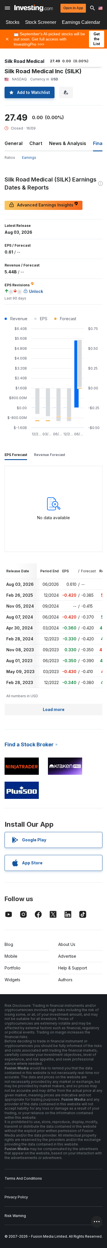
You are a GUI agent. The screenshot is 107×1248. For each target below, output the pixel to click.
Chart (35, 143)
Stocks (12, 22)
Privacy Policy (16, 1197)
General (14, 143)
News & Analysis (67, 143)
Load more (53, 709)
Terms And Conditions (23, 1178)
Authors (65, 979)
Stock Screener (40, 22)
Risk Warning (15, 1216)
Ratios (10, 157)
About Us (66, 944)
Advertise (67, 956)
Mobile (11, 956)
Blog (9, 944)
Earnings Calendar (81, 22)
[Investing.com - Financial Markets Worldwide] (33, 8)
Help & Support (72, 967)
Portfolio (13, 967)
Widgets (12, 979)
